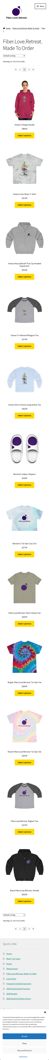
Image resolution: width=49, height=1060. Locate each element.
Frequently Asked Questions (18, 983)
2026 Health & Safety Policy (18, 998)
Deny (24, 1043)
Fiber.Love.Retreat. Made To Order (26, 28)
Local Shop (11, 978)
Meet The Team (13, 958)
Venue (9, 963)
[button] (45, 1012)
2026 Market (11, 993)
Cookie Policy (23, 1056)
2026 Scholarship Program (18, 988)
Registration (12, 968)
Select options (24, 135)
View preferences (24, 1050)
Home (8, 28)
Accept (24, 1036)
